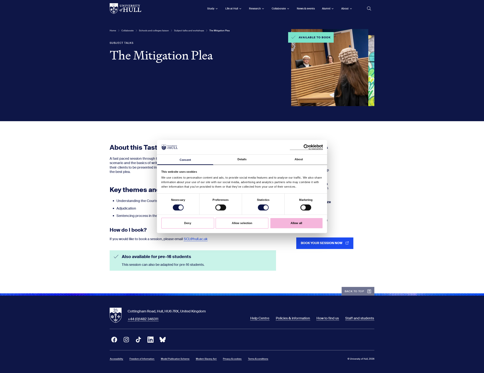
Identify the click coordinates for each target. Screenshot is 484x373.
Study (210, 8)
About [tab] (299, 159)
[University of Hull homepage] (125, 8)
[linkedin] (150, 339)
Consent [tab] (185, 159)
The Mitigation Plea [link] (219, 30)
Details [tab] (242, 159)
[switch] (220, 207)
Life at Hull (231, 8)
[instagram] (126, 339)
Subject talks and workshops (189, 30)
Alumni (326, 8)
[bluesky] (162, 339)
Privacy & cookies (232, 358)
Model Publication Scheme (175, 358)
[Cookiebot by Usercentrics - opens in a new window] (306, 147)
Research (255, 8)
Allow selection (242, 223)
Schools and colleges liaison (154, 30)
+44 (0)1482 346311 (143, 319)
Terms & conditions (258, 358)
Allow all (296, 223)
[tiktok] (138, 339)
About (345, 8)
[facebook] (114, 339)
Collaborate (279, 8)
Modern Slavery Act (206, 358)
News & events (306, 8)
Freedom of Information (142, 358)
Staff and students (359, 318)
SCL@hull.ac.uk (195, 239)
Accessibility (116, 358)
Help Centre (259, 318)
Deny (187, 223)
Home (113, 30)
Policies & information (293, 318)
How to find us (327, 318)
